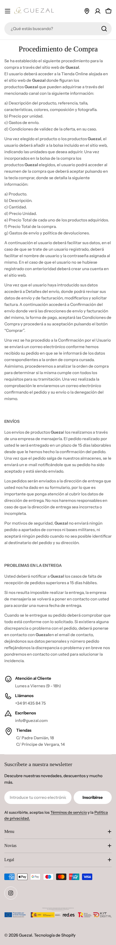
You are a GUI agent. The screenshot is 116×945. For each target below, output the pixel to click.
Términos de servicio (68, 812)
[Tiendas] (87, 11)
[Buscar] (104, 28)
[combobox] (58, 28)
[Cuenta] (97, 11)
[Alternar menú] (7, 11)
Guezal (25, 935)
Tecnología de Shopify (55, 935)
